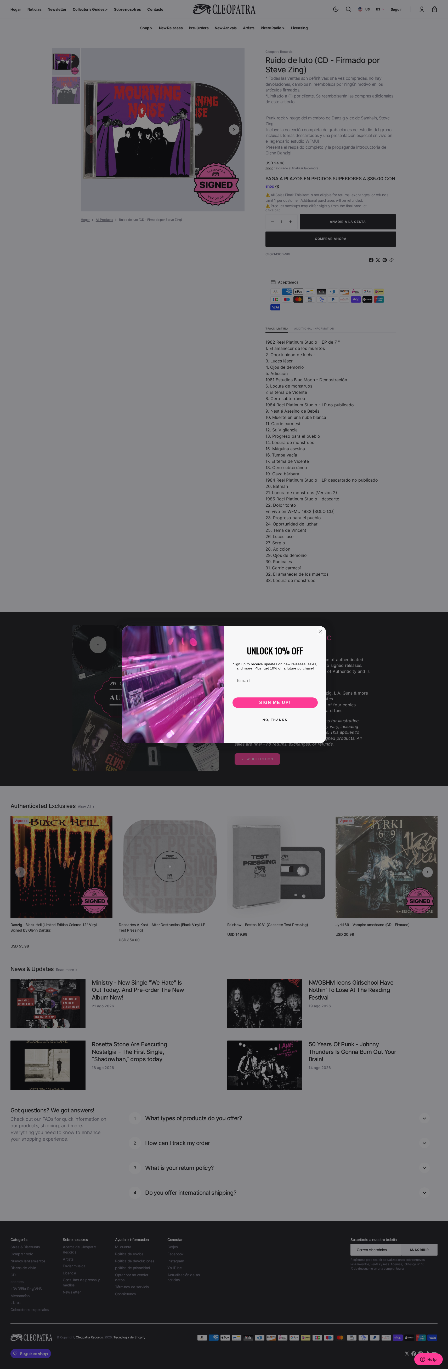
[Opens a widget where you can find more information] (428, 1359)
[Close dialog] (320, 632)
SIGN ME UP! (275, 702)
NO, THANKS (275, 720)
